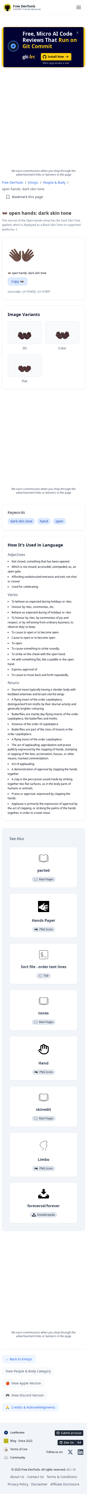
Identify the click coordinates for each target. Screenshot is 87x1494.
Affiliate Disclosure (64, 1484)
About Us (17, 1477)
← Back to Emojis (19, 1359)
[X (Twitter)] (70, 1452)
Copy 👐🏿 (17, 281)
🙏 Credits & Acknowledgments (30, 1407)
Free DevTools (12, 182)
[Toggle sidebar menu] (78, 7)
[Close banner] (77, 32)
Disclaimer (39, 1484)
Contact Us (35, 1477)
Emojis (33, 182)
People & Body (54, 182)
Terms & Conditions (62, 1477)
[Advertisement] (43, 122)
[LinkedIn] (80, 1452)
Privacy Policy (18, 1484)
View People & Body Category (28, 1371)
